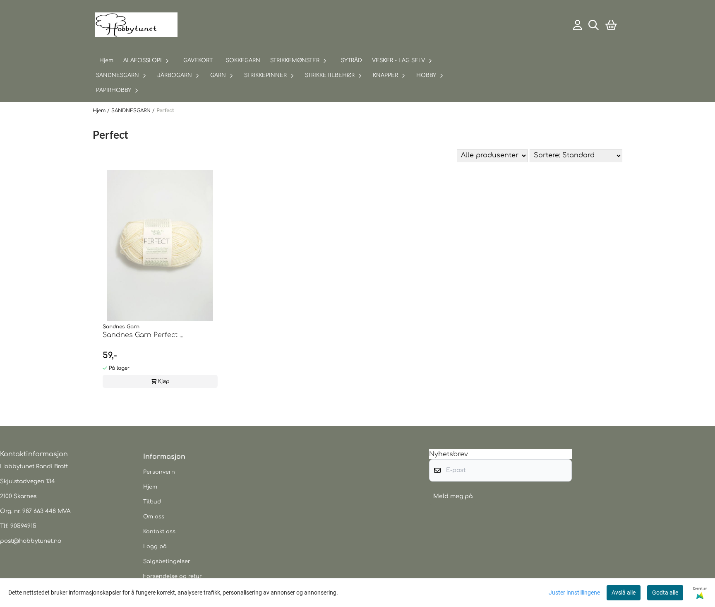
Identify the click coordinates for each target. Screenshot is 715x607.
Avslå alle (624, 592)
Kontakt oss (159, 532)
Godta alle (665, 592)
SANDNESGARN (131, 110)
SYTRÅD (351, 60)
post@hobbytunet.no (30, 541)
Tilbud (152, 502)
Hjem (100, 110)
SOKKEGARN (243, 60)
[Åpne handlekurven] (611, 25)
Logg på (155, 546)
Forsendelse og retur (172, 576)
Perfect (165, 110)
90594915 (23, 526)
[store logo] (136, 24)
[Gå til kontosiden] (577, 25)
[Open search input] (593, 25)
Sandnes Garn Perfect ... (143, 335)
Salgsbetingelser (166, 561)
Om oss (153, 517)
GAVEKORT (198, 60)
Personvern (159, 472)
